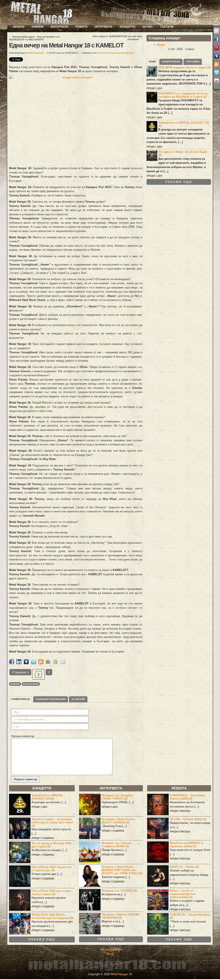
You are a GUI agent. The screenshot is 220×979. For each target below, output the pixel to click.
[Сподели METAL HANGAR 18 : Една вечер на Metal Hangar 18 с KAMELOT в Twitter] (33, 663)
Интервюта (103, 26)
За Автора (78, 699)
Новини (37, 26)
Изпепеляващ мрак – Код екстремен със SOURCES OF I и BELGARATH (34, 38)
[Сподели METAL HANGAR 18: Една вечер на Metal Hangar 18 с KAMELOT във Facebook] (11, 663)
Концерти (127, 26)
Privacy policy (110, 949)
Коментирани (171, 61)
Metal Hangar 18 (121, 974)
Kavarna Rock (31, 684)
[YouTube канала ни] (216, 81)
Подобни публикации (51, 699)
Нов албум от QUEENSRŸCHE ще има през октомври (117, 38)
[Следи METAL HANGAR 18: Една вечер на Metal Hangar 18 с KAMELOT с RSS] (40, 663)
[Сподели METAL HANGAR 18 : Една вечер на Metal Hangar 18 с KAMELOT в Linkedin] (18, 663)
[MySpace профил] (216, 56)
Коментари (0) (20, 699)
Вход (110, 953)
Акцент (101, 53)
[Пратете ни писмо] (216, 30)
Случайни (192, 61)
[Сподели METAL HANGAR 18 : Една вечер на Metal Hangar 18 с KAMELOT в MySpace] (26, 663)
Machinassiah (36, 53)
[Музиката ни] (216, 47)
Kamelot (15, 684)
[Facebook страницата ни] (216, 39)
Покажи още (178, 182)
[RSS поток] (216, 64)
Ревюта (81, 26)
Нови (152, 61)
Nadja (161, 44)
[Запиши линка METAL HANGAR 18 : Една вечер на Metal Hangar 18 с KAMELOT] (55, 663)
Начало (18, 26)
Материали (59, 26)
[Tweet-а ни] (216, 72)
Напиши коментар (22, 736)
